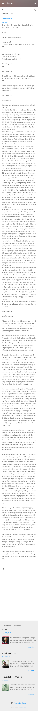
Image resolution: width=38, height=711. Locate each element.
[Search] (35, 4)
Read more (32, 647)
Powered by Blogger (20, 703)
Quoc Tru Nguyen (7, 18)
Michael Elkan (23, 707)
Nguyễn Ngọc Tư (9, 653)
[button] (35, 10)
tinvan (9, 3)
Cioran (4, 630)
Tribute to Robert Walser (12, 677)
